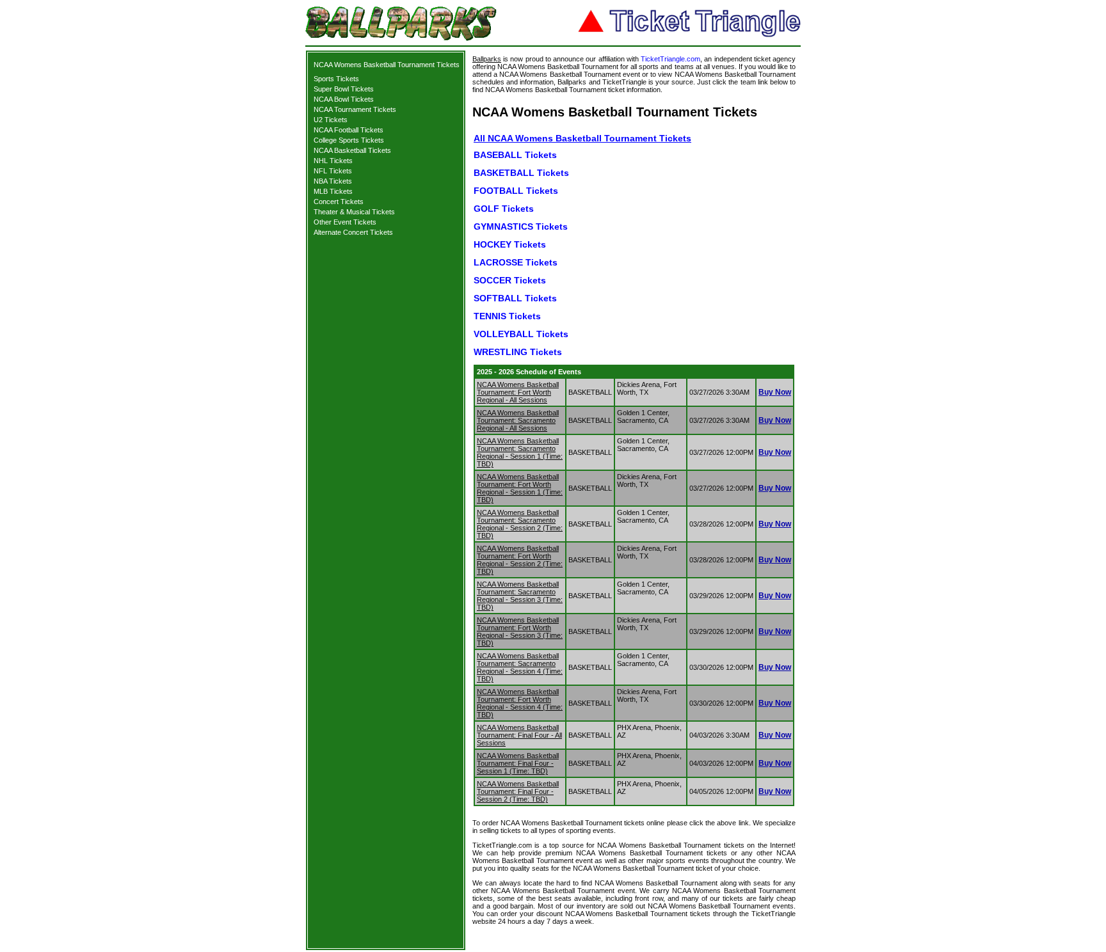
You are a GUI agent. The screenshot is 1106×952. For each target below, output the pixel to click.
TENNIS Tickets (507, 316)
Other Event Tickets (345, 222)
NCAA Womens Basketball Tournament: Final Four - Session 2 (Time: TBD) (518, 791)
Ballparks (486, 59)
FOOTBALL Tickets (516, 191)
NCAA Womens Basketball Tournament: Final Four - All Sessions (519, 735)
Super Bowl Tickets (344, 89)
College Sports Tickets (349, 140)
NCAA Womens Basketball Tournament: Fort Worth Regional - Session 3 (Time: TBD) (520, 631)
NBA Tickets (333, 181)
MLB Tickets (333, 191)
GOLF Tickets (504, 208)
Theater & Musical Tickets (354, 212)
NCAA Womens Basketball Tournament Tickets (387, 64)
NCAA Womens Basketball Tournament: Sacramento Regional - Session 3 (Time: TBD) (520, 595)
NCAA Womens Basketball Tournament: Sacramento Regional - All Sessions (518, 420)
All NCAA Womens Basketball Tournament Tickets (582, 138)
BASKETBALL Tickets (521, 173)
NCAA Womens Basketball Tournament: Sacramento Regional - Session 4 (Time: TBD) (520, 667)
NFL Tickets (333, 171)
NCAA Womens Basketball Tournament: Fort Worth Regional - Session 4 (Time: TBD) (520, 703)
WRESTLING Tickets (518, 352)
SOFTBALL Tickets (515, 298)
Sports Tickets (336, 79)
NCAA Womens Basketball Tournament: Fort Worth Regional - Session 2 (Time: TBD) (520, 559)
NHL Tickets (333, 160)
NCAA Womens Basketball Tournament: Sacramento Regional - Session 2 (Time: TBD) (520, 524)
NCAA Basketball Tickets (352, 150)
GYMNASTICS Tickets (521, 226)
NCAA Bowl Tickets (344, 99)
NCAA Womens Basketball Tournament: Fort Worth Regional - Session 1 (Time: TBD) (520, 488)
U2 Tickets (331, 119)
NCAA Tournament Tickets (355, 109)
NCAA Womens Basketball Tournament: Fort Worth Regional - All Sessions (518, 392)
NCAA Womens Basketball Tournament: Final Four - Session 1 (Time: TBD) (518, 763)
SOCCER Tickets (510, 280)
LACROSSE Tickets (515, 262)
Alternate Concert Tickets (353, 232)
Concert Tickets (339, 201)
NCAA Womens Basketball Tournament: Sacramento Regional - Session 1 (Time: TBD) (520, 452)
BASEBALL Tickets (515, 155)
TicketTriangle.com (670, 59)
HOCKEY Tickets (510, 244)
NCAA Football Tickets (348, 130)
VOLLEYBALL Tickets (521, 334)
